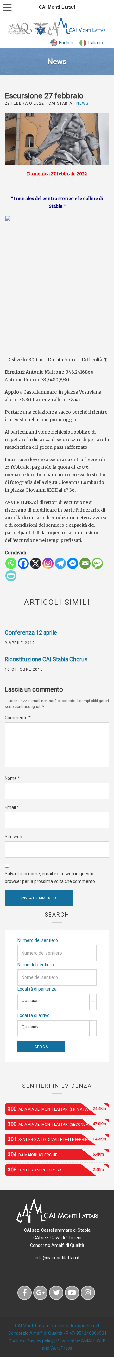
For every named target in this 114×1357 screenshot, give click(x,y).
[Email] (85, 563)
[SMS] (97, 563)
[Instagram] (48, 563)
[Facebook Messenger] (72, 563)
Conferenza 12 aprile (31, 632)
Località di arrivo (33, 1015)
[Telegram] (60, 563)
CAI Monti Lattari (31, 1325)
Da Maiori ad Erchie (56, 1154)
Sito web (13, 836)
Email (12, 807)
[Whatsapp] (10, 563)
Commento (18, 717)
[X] (35, 563)
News (82, 103)
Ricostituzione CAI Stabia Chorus (46, 659)
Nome (12, 778)
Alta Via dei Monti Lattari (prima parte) (57, 1109)
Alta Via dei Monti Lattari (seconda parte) (57, 1124)
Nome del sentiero (35, 964)
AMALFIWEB (93, 1340)
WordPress (61, 1348)
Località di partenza (37, 989)
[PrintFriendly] (10, 575)
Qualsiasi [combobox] (31, 1000)
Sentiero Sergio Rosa (56, 1170)
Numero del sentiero (37, 940)
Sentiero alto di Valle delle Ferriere (57, 1139)
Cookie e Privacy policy (31, 1340)
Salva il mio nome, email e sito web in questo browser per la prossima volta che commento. (50, 877)
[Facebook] (23, 563)
